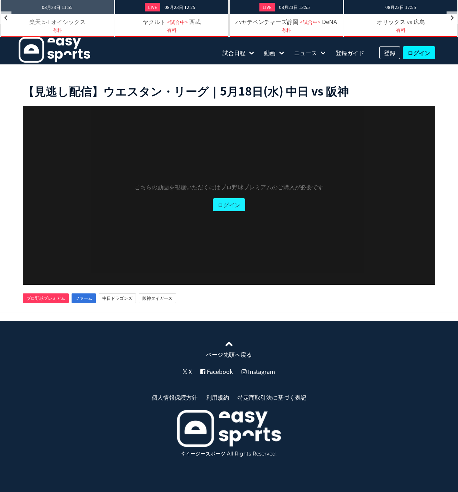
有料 (57, 29)
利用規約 (217, 397)
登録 (389, 52)
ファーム (83, 298)
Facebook (219, 371)
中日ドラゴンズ (117, 298)
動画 (270, 52)
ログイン (419, 52)
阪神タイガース (157, 298)
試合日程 (234, 52)
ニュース (305, 52)
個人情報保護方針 (175, 397)
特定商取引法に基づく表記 (272, 397)
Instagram (261, 371)
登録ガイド (350, 52)
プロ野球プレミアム (45, 298)
